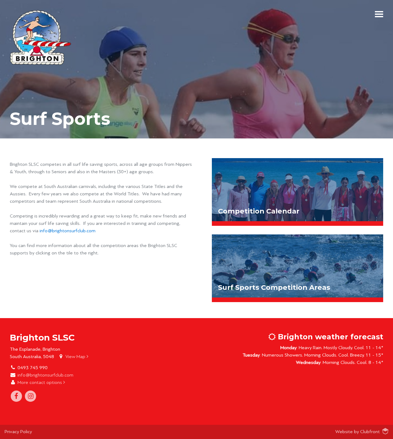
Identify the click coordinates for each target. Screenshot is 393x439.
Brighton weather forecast (329, 336)
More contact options (40, 382)
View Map (76, 356)
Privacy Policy (18, 431)
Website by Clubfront (357, 431)
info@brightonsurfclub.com (67, 230)
